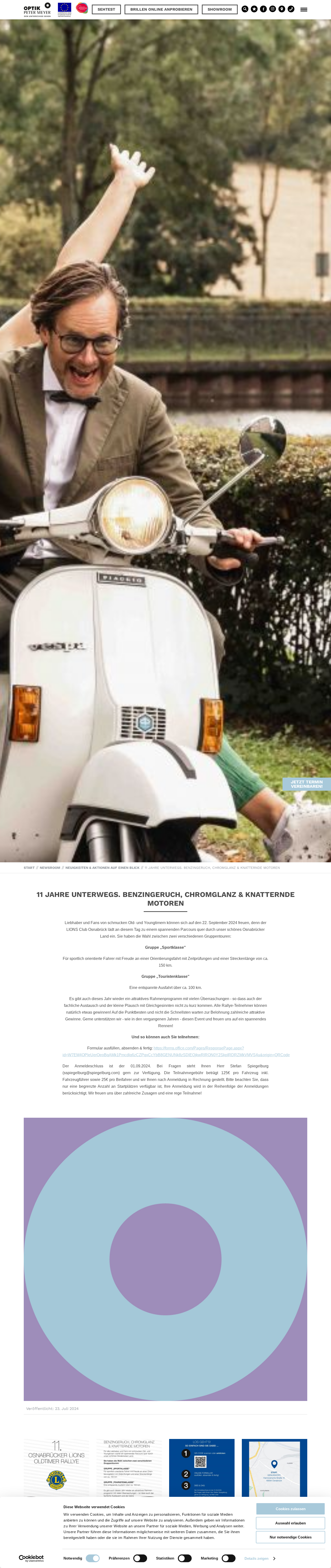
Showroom (220, 9)
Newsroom (50, 868)
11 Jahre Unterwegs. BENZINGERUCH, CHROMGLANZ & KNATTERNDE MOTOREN (212, 868)
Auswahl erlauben (290, 1523)
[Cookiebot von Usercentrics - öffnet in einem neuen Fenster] (31, 1558)
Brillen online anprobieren (161, 9)
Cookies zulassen (291, 1509)
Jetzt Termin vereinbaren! (307, 784)
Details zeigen (256, 1558)
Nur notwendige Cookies (291, 1537)
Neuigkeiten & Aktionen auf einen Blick (102, 868)
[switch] (140, 1558)
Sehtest (106, 9)
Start (29, 868)
